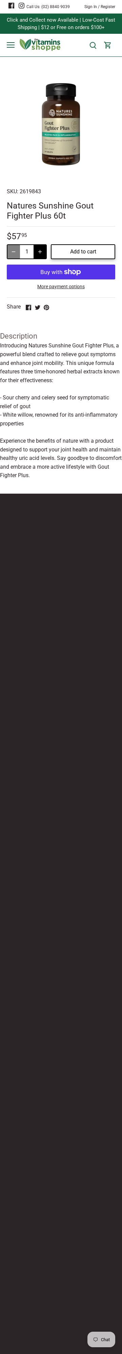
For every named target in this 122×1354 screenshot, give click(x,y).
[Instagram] (21, 5)
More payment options (61, 286)
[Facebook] (11, 5)
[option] (61, 124)
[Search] (92, 45)
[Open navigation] (11, 45)
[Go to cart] (108, 45)
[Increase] (40, 252)
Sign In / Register (99, 6)
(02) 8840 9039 (55, 6)
